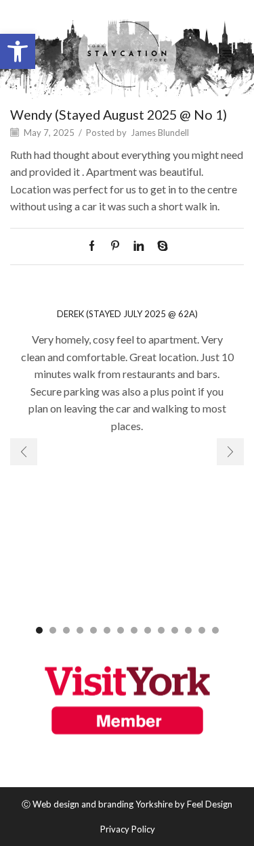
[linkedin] (138, 246)
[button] (17, 51)
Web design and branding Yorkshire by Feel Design (132, 804)
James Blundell (160, 132)
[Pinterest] (115, 246)
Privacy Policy (127, 829)
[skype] (159, 246)
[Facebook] (95, 246)
